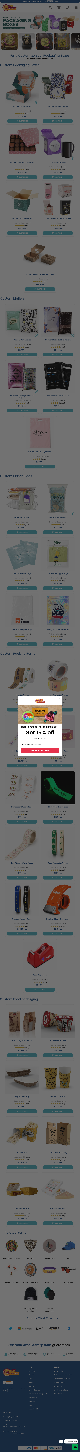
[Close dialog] (59, 698)
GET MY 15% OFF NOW (40, 750)
